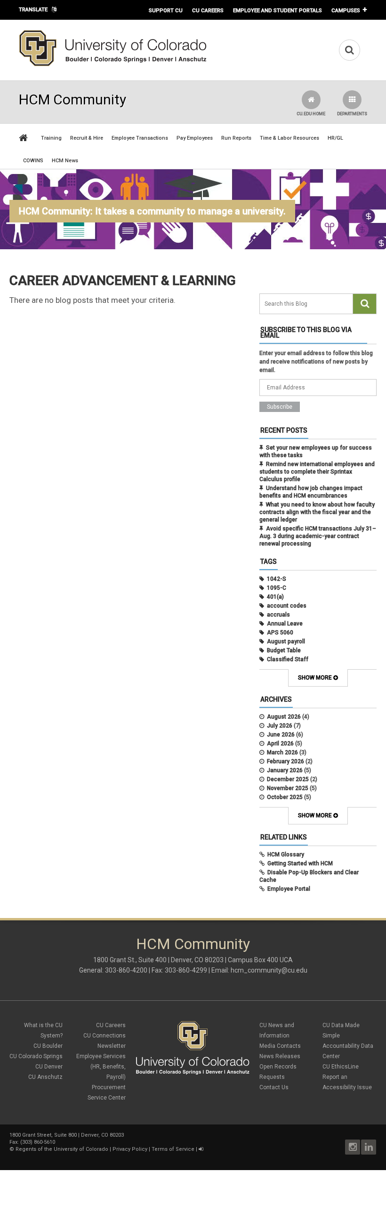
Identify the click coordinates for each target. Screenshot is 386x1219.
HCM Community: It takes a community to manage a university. (152, 211)
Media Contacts (280, 1046)
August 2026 (284, 716)
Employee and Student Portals (277, 10)
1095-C (276, 588)
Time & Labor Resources (289, 138)
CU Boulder (48, 1046)
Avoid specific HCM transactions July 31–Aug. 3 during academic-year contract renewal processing (317, 536)
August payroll (286, 641)
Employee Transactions (140, 138)
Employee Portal (288, 889)
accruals (278, 614)
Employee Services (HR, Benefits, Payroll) (101, 1066)
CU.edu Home (311, 113)
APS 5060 (280, 632)
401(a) (275, 597)
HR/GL (335, 138)
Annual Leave (285, 623)
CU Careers (208, 10)
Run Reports (236, 138)
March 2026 (282, 752)
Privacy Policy (130, 1149)
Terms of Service (173, 1149)
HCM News (65, 161)
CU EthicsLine (340, 1066)
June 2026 (281, 734)
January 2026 (285, 770)
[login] (201, 1149)
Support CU (166, 10)
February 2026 (285, 761)
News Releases (279, 1056)
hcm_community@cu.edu (269, 970)
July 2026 (279, 725)
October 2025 (285, 797)
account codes (286, 605)
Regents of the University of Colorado (62, 1149)
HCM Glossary (285, 854)
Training (51, 138)
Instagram (352, 1147)
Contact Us (274, 1087)
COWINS (33, 161)
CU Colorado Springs (36, 1056)
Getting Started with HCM (300, 863)
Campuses (345, 10)
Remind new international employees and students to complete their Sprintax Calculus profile (317, 472)
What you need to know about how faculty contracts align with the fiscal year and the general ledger (317, 512)
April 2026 (280, 743)
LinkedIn (368, 1147)
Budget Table (284, 650)
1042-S (276, 579)
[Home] (113, 64)
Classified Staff (287, 659)
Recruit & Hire (86, 138)
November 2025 (287, 788)
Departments (352, 113)
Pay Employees (195, 138)
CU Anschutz (45, 1077)
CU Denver (49, 1066)
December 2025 (288, 779)
